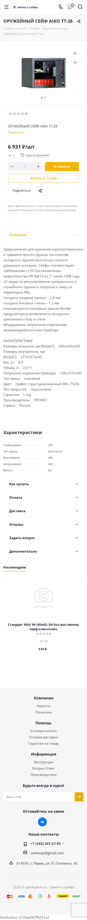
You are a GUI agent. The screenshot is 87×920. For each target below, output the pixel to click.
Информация (43, 754)
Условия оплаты (43, 731)
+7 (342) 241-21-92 (46, 843)
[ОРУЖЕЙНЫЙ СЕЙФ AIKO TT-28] (43, 73)
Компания (43, 698)
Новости (43, 706)
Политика (43, 712)
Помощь (43, 722)
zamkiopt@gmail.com (47, 853)
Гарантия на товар (43, 743)
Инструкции (44, 762)
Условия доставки (43, 737)
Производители (44, 774)
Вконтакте (42, 821)
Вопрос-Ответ (43, 768)
